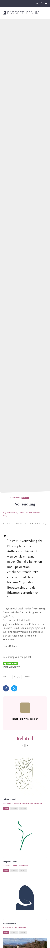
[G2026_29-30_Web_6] (25, 898)
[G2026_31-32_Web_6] (25, 773)
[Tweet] (14, 688)
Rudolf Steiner (20, 927)
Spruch (25, 498)
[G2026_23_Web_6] (25, 836)
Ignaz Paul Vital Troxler (30, 513)
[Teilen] (6, 688)
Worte (27, 677)
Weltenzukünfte (9, 924)
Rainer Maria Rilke (20, 865)
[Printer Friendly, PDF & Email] (10, 663)
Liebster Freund (9, 799)
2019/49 (17, 677)
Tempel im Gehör (10, 862)
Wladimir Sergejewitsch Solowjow (28, 803)
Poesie (6, 808)
